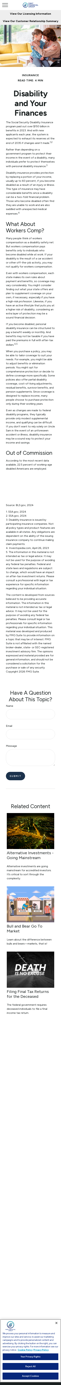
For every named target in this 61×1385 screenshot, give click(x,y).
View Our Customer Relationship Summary (30, 21)
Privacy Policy (41, 1350)
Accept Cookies (30, 1376)
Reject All (30, 1366)
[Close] (56, 1323)
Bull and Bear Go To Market (24, 928)
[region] (30, 1350)
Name (9, 705)
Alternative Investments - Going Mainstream (30, 855)
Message (11, 745)
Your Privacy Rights (30, 1356)
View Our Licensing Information (30, 13)
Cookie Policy (25, 1350)
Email (9, 725)
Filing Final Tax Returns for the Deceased (28, 994)
